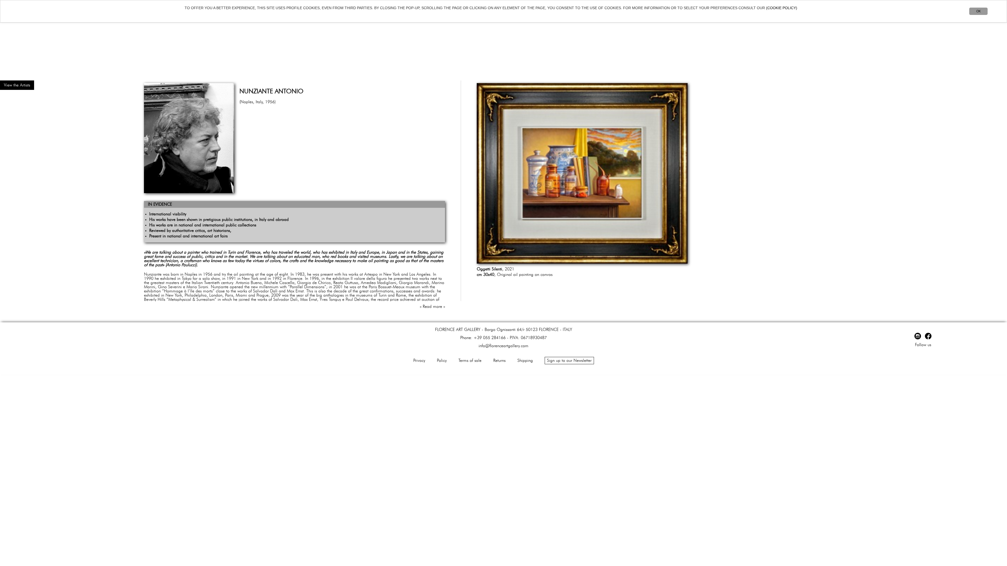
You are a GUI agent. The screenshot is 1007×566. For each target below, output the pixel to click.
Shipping (525, 360)
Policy (442, 360)
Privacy (419, 360)
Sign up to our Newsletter (569, 360)
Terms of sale (469, 360)
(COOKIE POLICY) (781, 8)
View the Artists (17, 85)
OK (978, 11)
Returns (499, 360)
